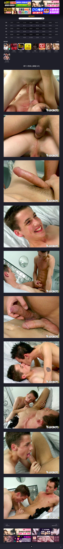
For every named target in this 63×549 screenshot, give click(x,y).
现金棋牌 (50, 22)
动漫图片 (31, 31)
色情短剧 (50, 37)
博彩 (6, 22)
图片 (6, 31)
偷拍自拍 (18, 28)
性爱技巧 (56, 34)
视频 (6, 25)
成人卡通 (24, 28)
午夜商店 (18, 37)
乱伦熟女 (50, 28)
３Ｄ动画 (31, 25)
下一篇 (54, 525)
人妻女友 (24, 34)
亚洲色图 (18, 31)
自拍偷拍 (18, 25)
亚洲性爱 (11, 28)
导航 (6, 37)
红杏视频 (37, 37)
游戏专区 (31, 22)
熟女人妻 (37, 25)
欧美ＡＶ (24, 25)
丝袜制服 (43, 25)
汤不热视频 (31, 37)
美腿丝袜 (37, 31)
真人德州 (18, 22)
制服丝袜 (37, 28)
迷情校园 (37, 34)
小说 (6, 34)
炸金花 (44, 22)
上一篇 (8, 525)
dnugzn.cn (31, 16)
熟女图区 (50, 31)
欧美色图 (24, 31)
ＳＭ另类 (56, 25)
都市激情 (11, 34)
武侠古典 (31, 34)
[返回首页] (61, 547)
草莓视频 (24, 37)
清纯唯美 (43, 31)
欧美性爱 (31, 28)
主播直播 (50, 25)
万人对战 (24, 22)
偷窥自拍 (11, 31)
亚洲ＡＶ (11, 25)
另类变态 (56, 28)
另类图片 (56, 31)
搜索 (42, 18)
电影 (6, 28)
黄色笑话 (50, 34)
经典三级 (43, 28)
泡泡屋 (44, 37)
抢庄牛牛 (56, 22)
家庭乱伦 (18, 34)
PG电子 (12, 22)
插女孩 (12, 37)
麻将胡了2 (37, 22)
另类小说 (43, 34)
